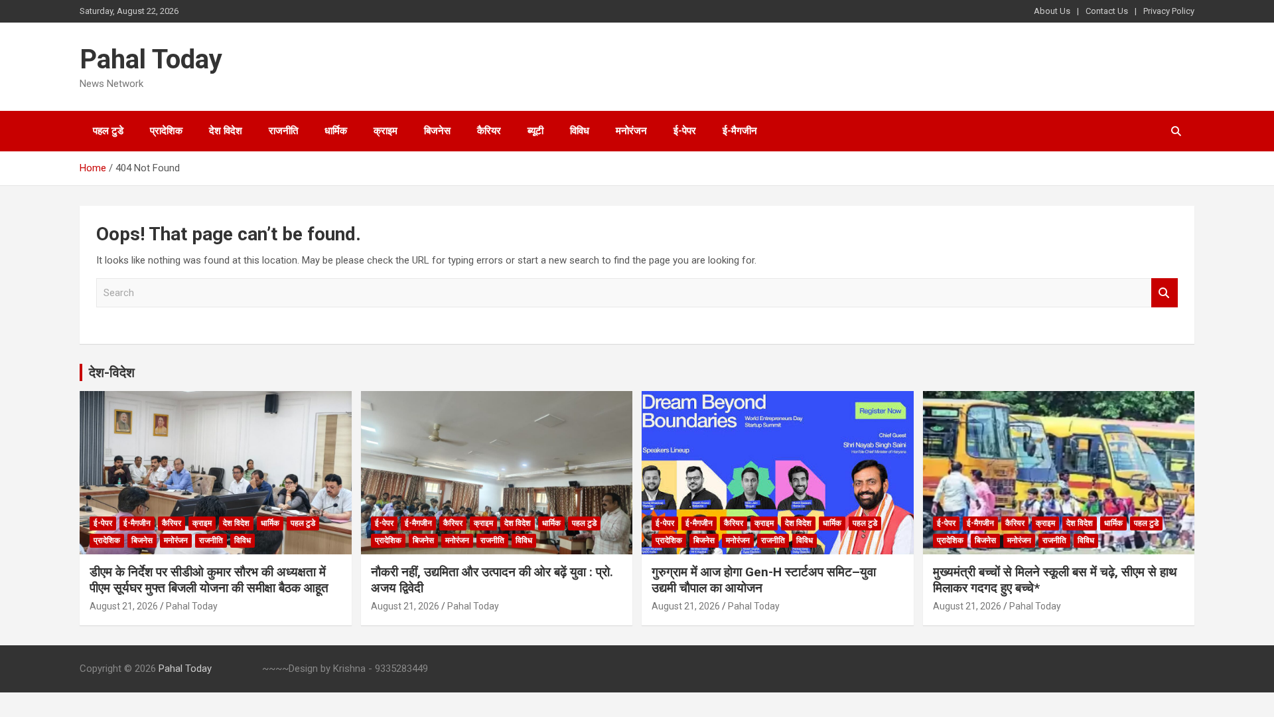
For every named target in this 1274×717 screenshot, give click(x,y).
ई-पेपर (684, 131)
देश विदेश (225, 131)
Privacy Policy (1168, 11)
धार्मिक (335, 131)
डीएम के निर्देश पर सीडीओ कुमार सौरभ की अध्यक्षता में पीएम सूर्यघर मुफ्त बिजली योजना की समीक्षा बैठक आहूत (209, 580)
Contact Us (1107, 11)
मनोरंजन (631, 131)
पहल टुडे (108, 131)
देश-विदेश (112, 372)
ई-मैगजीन (740, 131)
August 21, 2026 (124, 606)
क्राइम (385, 131)
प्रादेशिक (166, 131)
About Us (1052, 11)
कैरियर (489, 131)
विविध (579, 131)
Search (1164, 293)
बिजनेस (437, 131)
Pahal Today (151, 59)
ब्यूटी (535, 131)
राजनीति (283, 131)
